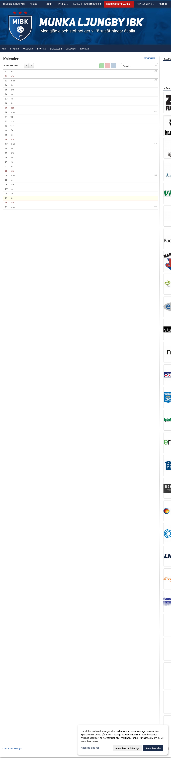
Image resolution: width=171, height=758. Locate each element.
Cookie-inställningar (12, 748)
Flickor (48, 4)
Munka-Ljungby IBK (15, 4)
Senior (33, 4)
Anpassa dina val (90, 747)
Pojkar (62, 4)
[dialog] (122, 740)
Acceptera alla (153, 748)
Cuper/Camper (144, 4)
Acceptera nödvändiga (127, 748)
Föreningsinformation (118, 4)
